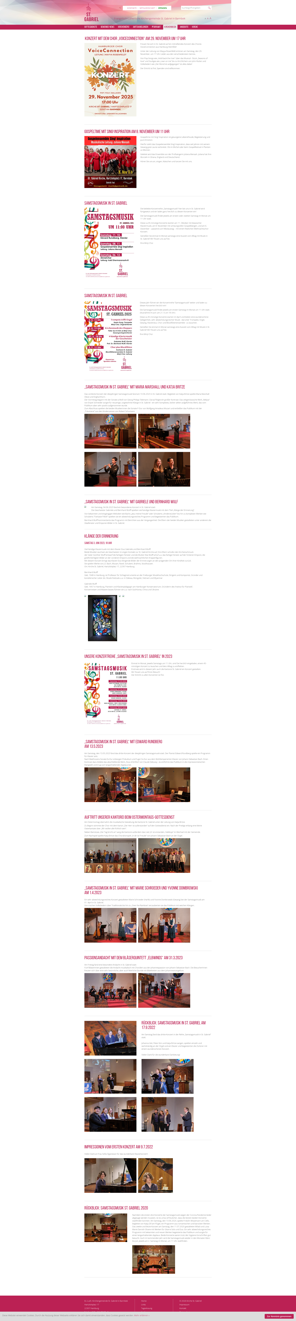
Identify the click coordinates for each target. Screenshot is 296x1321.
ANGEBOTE (184, 27)
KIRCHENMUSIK (170, 27)
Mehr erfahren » (142, 1315)
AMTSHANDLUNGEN (140, 27)
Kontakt (182, 1308)
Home (143, 1301)
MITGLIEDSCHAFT (147, 8)
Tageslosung (146, 1308)
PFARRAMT (156, 27)
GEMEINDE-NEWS (107, 27)
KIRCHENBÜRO (123, 27)
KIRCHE (195, 27)
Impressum (184, 1304)
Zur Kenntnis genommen (279, 1316)
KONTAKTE (132, 8)
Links (143, 1304)
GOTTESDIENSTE (90, 27)
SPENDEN (162, 8)
